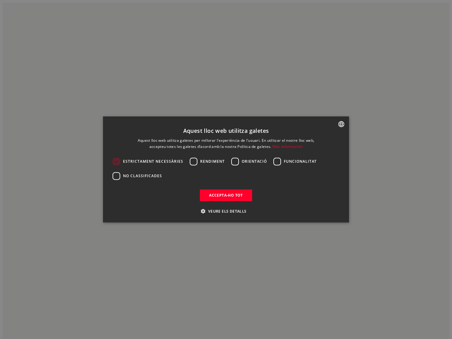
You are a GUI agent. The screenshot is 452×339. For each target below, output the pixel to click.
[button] (225, 211)
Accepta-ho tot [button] (226, 195)
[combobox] (341, 124)
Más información (287, 146)
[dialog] (226, 169)
